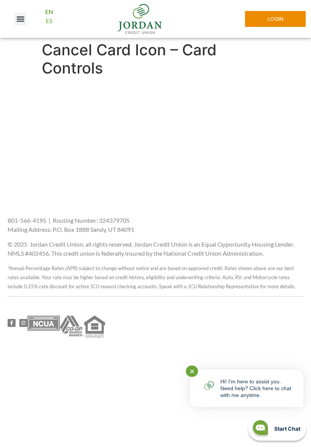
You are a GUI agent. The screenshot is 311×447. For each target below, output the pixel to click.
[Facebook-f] (12, 323)
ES (49, 20)
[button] (20, 19)
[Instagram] (23, 323)
